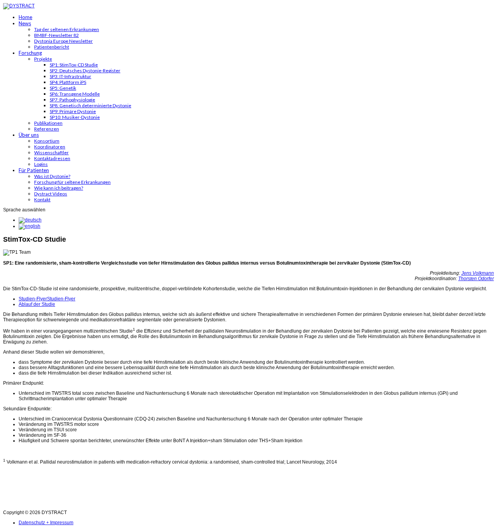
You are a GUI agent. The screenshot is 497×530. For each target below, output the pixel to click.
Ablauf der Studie (37, 304)
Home (25, 17)
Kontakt (42, 199)
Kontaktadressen (52, 158)
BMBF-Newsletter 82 (56, 35)
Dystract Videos (50, 194)
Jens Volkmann (477, 273)
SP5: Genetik (63, 88)
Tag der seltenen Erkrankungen (66, 29)
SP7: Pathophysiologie (72, 100)
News (25, 23)
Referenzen (46, 129)
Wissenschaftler (51, 152)
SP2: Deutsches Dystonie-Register (85, 70)
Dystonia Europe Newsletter (63, 41)
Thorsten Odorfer (476, 278)
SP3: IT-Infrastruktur (70, 76)
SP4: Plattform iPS (68, 82)
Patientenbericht (51, 47)
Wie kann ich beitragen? (58, 188)
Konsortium (46, 141)
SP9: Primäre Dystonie (73, 111)
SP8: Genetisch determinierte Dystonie (90, 105)
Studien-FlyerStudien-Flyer (47, 299)
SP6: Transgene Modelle (75, 94)
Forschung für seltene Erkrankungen (72, 182)
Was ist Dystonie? (52, 176)
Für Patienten (34, 170)
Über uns (29, 135)
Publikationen (48, 123)
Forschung (30, 53)
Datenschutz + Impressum (46, 522)
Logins (41, 164)
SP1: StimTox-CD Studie (74, 65)
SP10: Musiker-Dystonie (75, 117)
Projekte (43, 59)
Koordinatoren (49, 147)
